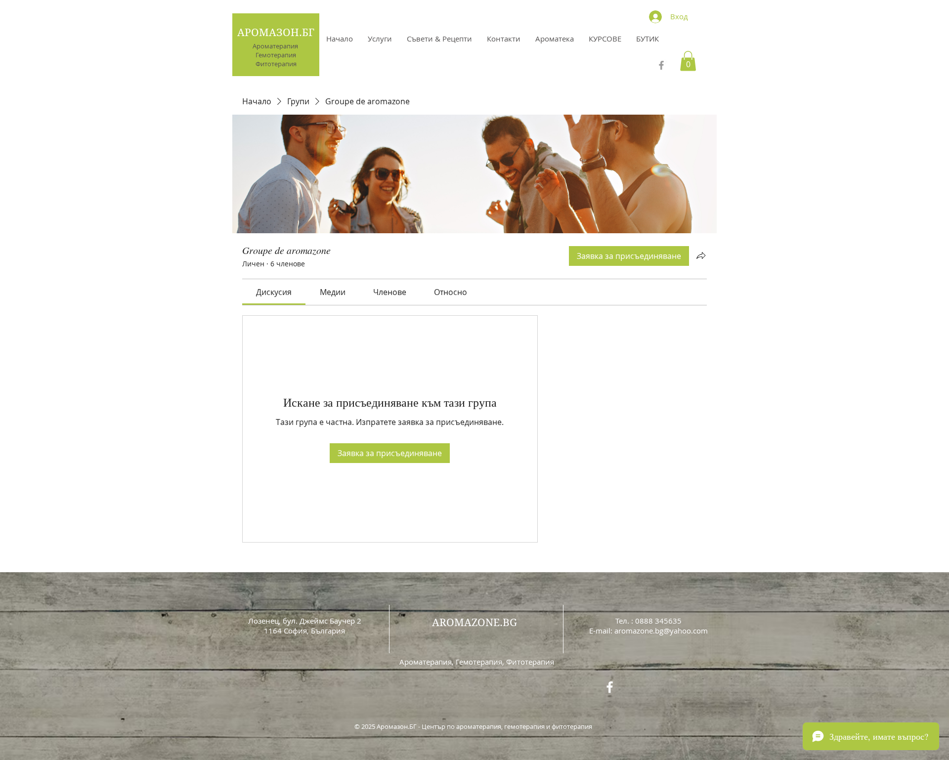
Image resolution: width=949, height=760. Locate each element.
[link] (274, 292)
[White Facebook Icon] (609, 687)
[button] (688, 61)
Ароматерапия (276, 46)
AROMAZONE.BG (474, 623)
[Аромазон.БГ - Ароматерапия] (661, 65)
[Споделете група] (701, 255)
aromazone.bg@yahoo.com (661, 630)
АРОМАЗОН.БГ (275, 33)
